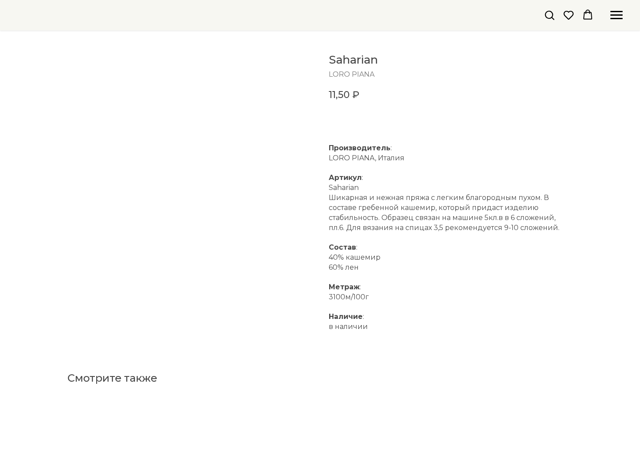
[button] (549, 15)
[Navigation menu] (616, 15)
